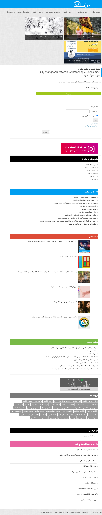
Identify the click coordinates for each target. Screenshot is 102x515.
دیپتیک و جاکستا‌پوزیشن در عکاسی (88, 36)
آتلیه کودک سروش (90, 436)
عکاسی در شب (67, 411)
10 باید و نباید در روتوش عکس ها (65, 302)
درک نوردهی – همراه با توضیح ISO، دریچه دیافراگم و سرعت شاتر (54, 317)
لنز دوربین (22, 414)
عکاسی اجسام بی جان (61, 408)
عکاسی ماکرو (39, 411)
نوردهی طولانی (63, 418)
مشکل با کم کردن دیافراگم (87, 461)
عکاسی (85, 408)
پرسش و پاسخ (38, 12)
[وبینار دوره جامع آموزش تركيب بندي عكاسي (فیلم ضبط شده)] (82, 52)
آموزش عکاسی (82, 12)
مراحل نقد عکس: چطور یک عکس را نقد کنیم (81, 215)
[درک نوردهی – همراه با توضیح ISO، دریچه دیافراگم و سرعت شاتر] (84, 322)
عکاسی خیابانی (79, 411)
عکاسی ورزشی (16, 411)
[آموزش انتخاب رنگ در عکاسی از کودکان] (84, 292)
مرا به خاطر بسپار (89, 116)
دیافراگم (34, 404)
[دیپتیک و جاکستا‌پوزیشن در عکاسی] (82, 28)
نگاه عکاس (93, 179)
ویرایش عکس (68, 12)
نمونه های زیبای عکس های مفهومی (84, 359)
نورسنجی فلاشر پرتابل (89, 500)
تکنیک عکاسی (80, 404)
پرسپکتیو (45, 418)
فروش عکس (92, 173)
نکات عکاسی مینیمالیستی (68, 256)
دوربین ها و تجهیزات (53, 12)
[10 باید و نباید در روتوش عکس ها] (84, 307)
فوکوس (30, 414)
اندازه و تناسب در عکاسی (88, 212)
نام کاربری (94, 106)
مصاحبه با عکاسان (90, 167)
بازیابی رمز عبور (91, 126)
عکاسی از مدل (47, 408)
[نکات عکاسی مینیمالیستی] (84, 262)
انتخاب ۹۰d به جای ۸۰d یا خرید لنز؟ (84, 472)
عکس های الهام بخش (65, 414)
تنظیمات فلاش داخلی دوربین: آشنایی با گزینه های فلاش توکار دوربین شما (71, 357)
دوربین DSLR (43, 404)
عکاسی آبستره (76, 408)
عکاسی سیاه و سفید (53, 411)
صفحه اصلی (96, 12)
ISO (96, 401)
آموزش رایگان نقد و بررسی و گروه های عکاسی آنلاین (78, 455)
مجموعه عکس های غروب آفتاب (86, 362)
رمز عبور (95, 111)
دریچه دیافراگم (55, 404)
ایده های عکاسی (64, 401)
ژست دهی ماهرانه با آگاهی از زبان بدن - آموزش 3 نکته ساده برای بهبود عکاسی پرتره (47, 271)
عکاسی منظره (28, 411)
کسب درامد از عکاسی (89, 477)
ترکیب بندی (38, 401)
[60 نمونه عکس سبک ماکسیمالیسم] (44, 28)
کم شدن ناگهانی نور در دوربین (86, 494)
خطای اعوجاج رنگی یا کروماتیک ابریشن (83, 224)
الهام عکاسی (76, 401)
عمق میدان (94, 408)
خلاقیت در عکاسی (67, 404)
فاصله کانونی (52, 414)
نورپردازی (53, 418)
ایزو (55, 401)
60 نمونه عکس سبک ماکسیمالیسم (50, 36)
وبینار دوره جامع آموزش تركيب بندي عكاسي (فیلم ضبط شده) (83, 61)
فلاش (37, 414)
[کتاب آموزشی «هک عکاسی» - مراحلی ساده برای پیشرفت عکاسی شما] (84, 246)
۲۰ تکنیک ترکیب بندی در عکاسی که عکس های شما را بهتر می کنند (74, 368)
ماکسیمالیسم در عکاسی (88, 206)
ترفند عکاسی (48, 401)
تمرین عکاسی (27, 401)
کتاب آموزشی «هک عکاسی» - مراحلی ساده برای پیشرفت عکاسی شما (52, 241)
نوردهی (72, 418)
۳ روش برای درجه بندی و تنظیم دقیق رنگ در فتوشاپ (78, 365)
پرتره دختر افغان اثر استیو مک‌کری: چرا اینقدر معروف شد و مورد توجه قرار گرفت (68, 221)
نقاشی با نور (81, 418)
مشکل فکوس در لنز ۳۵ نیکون (86, 449)
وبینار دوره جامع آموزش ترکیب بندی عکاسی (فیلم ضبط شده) (75, 203)
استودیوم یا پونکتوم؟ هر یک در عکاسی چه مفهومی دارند (77, 218)
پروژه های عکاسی (90, 164)
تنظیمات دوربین (92, 404)
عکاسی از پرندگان (33, 408)
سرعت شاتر (18, 404)
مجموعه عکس (93, 418)
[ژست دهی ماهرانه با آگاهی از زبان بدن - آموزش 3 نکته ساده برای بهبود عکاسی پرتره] (84, 277)
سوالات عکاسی (91, 354)
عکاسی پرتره (93, 414)
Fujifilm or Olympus (89, 466)
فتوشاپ (43, 414)
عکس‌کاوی (93, 176)
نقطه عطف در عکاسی (89, 209)
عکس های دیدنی (23, 12)
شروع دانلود (68, 94)
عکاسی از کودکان (19, 408)
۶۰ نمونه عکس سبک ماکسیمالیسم (85, 200)
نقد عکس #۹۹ (92, 351)
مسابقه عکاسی (91, 170)
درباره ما (10, 12)
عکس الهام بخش (81, 414)
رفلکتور (27, 404)
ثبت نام (94, 123)
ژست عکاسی (35, 418)
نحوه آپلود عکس (91, 483)
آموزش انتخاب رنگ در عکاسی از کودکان (63, 287)
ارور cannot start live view (87, 488)
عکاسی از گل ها (92, 411)
